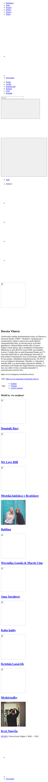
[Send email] (24, 260)
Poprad (8, 7)
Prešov (8, 10)
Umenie (14, 386)
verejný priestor (17, 388)
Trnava (8, 12)
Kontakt (9, 93)
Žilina (8, 14)
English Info (11, 86)
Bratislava (10, 3)
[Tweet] (24, 222)
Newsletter (10, 78)
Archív (8, 84)
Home (8, 82)
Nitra (8, 5)
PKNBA (4, 736)
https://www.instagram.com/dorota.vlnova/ (22, 379)
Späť (8, 180)
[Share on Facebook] (24, 203)
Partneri (9, 89)
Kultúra (14, 384)
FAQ (8, 91)
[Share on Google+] (24, 241)
